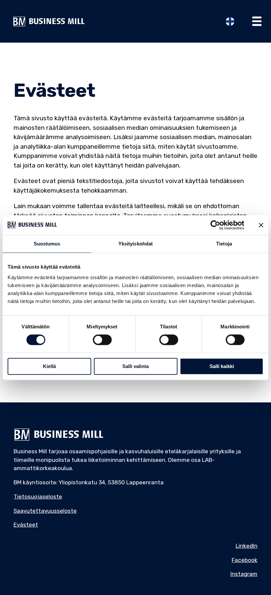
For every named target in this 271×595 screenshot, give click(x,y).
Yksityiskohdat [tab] (135, 243)
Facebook (244, 560)
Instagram (243, 574)
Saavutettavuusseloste (45, 510)
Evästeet (26, 524)
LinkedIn (246, 545)
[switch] (102, 340)
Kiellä (49, 366)
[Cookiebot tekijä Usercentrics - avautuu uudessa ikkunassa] (215, 225)
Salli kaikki (222, 366)
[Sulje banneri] (261, 225)
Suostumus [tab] (47, 243)
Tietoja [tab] (224, 243)
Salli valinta (135, 366)
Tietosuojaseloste (38, 496)
